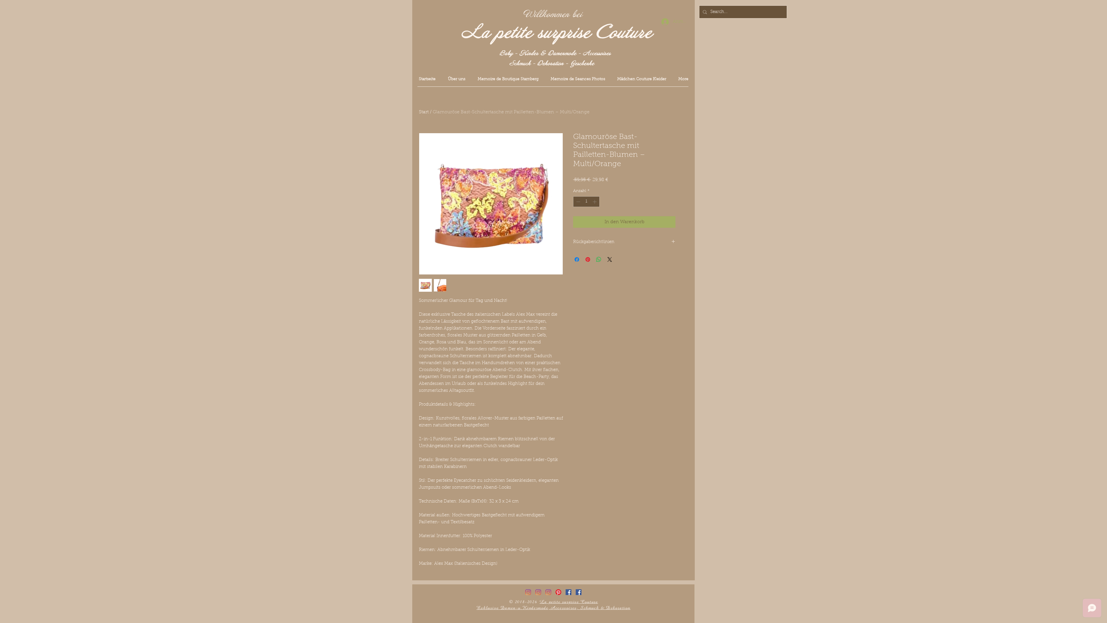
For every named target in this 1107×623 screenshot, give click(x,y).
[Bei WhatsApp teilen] (598, 259)
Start (424, 112)
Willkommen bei (553, 14)
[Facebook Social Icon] (568, 592)
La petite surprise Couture (557, 32)
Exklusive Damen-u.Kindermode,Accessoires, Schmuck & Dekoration (553, 608)
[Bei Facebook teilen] (576, 259)
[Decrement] (577, 202)
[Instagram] (528, 592)
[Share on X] (609, 259)
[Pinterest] (558, 592)
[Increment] (595, 202)
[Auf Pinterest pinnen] (587, 259)
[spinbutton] (586, 202)
